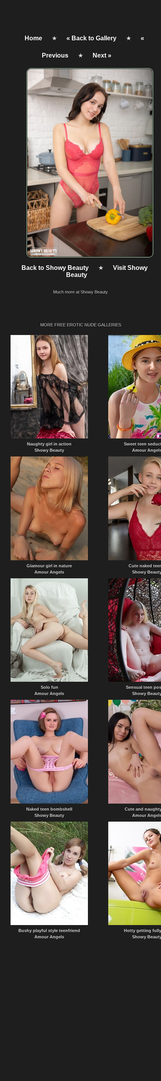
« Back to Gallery (91, 38)
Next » (102, 55)
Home (33, 38)
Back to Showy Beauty (55, 267)
